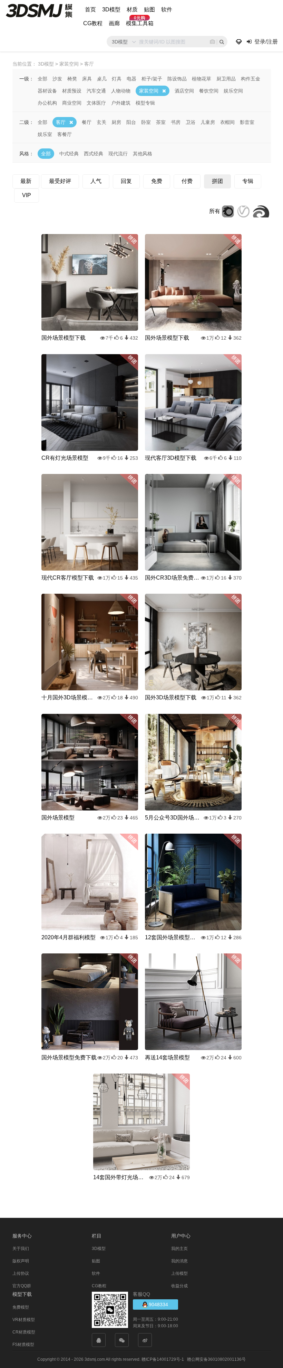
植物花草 (201, 78)
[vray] (243, 211)
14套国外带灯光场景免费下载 (120, 1177)
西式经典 (93, 153)
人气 (95, 181)
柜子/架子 (152, 78)
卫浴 (190, 122)
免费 (156, 181)
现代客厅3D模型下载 (170, 458)
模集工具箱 (140, 23)
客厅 (61, 122)
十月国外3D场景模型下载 (69, 697)
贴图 (149, 9)
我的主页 (179, 1248)
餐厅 (86, 122)
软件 (166, 9)
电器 (131, 78)
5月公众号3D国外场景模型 (172, 818)
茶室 (161, 122)
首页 (90, 9)
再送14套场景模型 (167, 1057)
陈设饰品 (177, 78)
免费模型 (20, 1307)
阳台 (131, 122)
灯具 (116, 78)
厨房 (116, 122)
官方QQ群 (21, 1285)
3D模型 (111, 9)
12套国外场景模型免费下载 (172, 937)
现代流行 (118, 153)
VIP (26, 195)
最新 (25, 181)
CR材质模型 (23, 1332)
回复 (126, 181)
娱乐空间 (233, 91)
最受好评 (60, 181)
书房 (175, 122)
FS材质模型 (23, 1344)
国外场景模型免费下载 (69, 1057)
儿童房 (208, 122)
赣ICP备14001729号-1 (163, 1359)
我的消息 (179, 1261)
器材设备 (47, 91)
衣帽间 (227, 122)
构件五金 (250, 78)
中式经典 (69, 153)
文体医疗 (96, 103)
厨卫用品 (226, 78)
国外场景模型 (58, 818)
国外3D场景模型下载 (170, 697)
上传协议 (20, 1273)
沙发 (57, 78)
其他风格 (142, 153)
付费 (187, 181)
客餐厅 (64, 134)
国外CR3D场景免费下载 (172, 578)
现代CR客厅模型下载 (67, 578)
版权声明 (20, 1261)
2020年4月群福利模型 (68, 937)
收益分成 (179, 1285)
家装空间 (148, 91)
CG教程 (93, 23)
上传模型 (179, 1273)
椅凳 (72, 78)
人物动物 (120, 91)
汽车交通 (96, 91)
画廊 (114, 23)
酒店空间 (184, 91)
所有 (214, 211)
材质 (132, 9)
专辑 (247, 181)
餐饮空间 (208, 91)
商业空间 (71, 103)
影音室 (247, 122)
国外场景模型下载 (63, 338)
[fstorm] (261, 211)
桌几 (102, 78)
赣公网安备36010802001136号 (216, 1359)
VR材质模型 (23, 1319)
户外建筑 (120, 103)
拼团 (217, 181)
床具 (87, 78)
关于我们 (20, 1248)
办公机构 (47, 103)
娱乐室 (45, 134)
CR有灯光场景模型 (64, 458)
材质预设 (71, 91)
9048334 (157, 1304)
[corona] (228, 211)
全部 (42, 78)
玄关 (101, 122)
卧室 (146, 122)
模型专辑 (145, 103)
